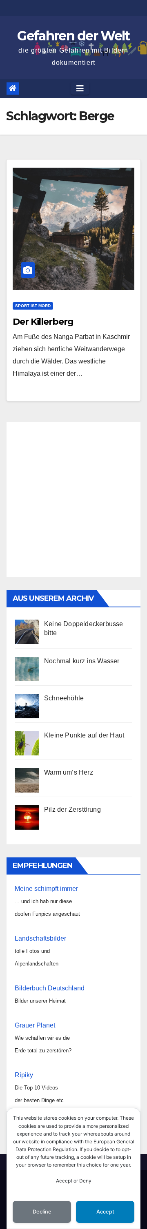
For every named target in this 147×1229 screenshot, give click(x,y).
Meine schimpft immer (46, 888)
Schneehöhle (64, 698)
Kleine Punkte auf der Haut (84, 735)
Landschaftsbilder (40, 938)
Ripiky (24, 1075)
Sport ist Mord (33, 305)
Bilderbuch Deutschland (50, 988)
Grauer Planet (35, 1025)
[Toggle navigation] (80, 88)
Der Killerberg (43, 321)
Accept (105, 1212)
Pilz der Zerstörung (72, 809)
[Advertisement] (73, 499)
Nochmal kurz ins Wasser (82, 661)
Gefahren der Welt (73, 36)
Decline (42, 1212)
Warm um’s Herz (68, 772)
